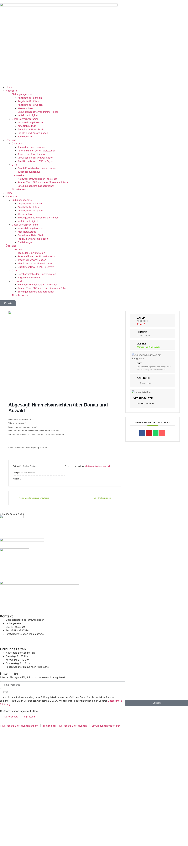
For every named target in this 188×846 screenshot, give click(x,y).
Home (9, 87)
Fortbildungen (25, 136)
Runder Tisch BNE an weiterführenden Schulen (43, 182)
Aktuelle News (20, 189)
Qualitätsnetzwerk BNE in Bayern (36, 161)
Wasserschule (25, 108)
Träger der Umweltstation (32, 154)
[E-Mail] (162, 433)
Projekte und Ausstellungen (33, 132)
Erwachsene (146, 383)
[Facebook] (3, 639)
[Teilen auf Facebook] (142, 433)
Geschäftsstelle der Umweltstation (37, 168)
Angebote (11, 90)
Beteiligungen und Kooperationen (36, 185)
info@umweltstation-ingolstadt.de (99, 466)
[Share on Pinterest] (149, 433)
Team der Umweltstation (31, 147)
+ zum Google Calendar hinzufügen (34, 498)
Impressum (30, 716)
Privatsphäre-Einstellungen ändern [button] (19, 725)
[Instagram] (11, 639)
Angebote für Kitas (28, 101)
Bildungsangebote (22, 94)
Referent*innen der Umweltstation (36, 150)
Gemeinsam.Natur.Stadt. (31, 129)
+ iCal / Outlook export (101, 498)
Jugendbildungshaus (29, 171)
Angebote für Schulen (30, 97)
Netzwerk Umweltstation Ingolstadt (37, 178)
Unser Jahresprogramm (25, 118)
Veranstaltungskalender (31, 122)
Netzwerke (18, 175)
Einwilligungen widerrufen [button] (106, 725)
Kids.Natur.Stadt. (27, 125)
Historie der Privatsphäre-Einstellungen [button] (65, 725)
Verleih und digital (28, 115)
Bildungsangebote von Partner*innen (38, 111)
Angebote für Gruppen (30, 104)
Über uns (11, 140)
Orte (14, 164)
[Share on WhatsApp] (155, 433)
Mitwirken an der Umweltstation (35, 157)
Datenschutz (11, 716)
